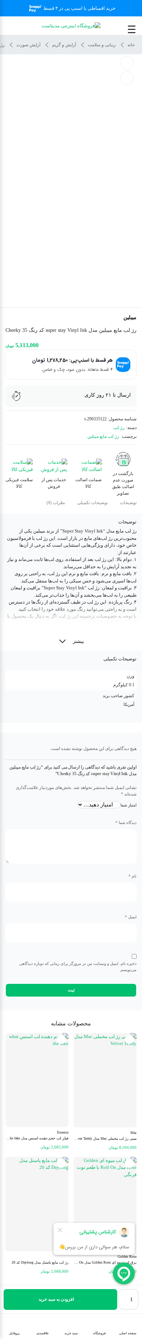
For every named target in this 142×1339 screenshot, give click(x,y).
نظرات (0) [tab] (56, 502)
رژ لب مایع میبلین (103, 436)
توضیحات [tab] (128, 502)
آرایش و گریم (64, 44)
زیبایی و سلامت (102, 44)
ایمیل (131, 917)
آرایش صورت (28, 44)
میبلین (130, 317)
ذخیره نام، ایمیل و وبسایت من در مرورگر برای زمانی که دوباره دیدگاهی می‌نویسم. (78, 966)
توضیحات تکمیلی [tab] (92, 502)
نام (133, 876)
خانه (131, 44)
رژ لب (119, 427)
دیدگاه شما (126, 822)
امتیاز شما (129, 805)
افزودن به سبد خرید (56, 1299)
